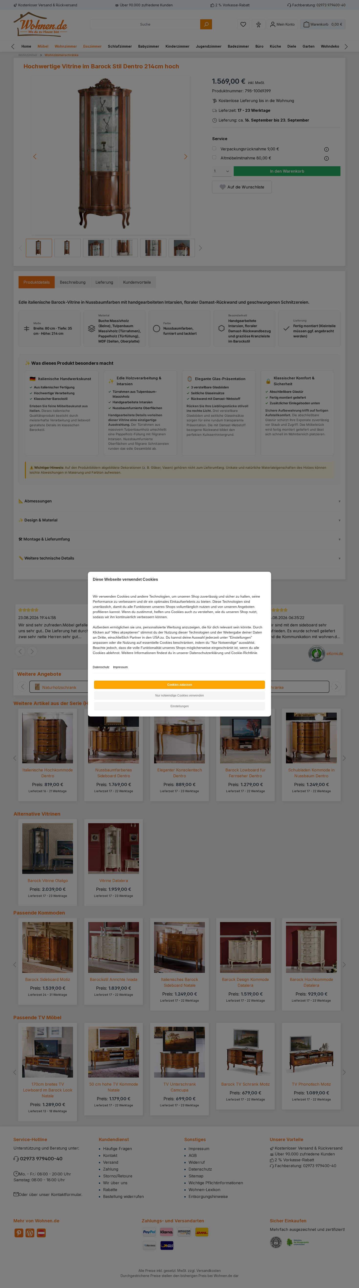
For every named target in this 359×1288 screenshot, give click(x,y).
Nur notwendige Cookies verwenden (179, 695)
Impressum (120, 667)
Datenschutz (101, 667)
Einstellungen (179, 706)
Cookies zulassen (179, 684)
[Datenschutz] (93, 658)
